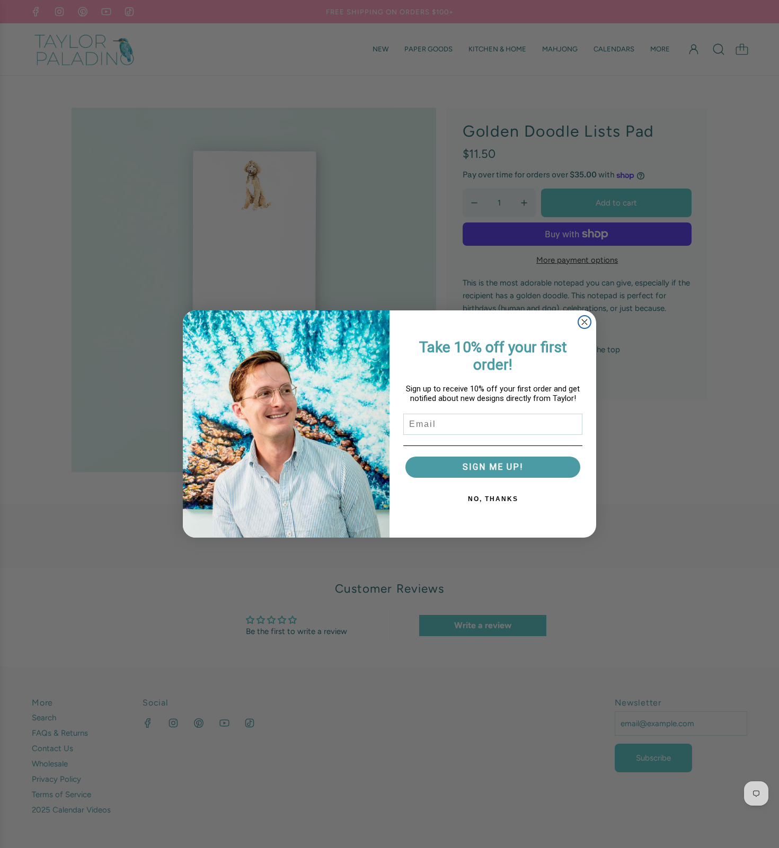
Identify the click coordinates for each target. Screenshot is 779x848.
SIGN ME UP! (493, 467)
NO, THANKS (493, 499)
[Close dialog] (584, 322)
